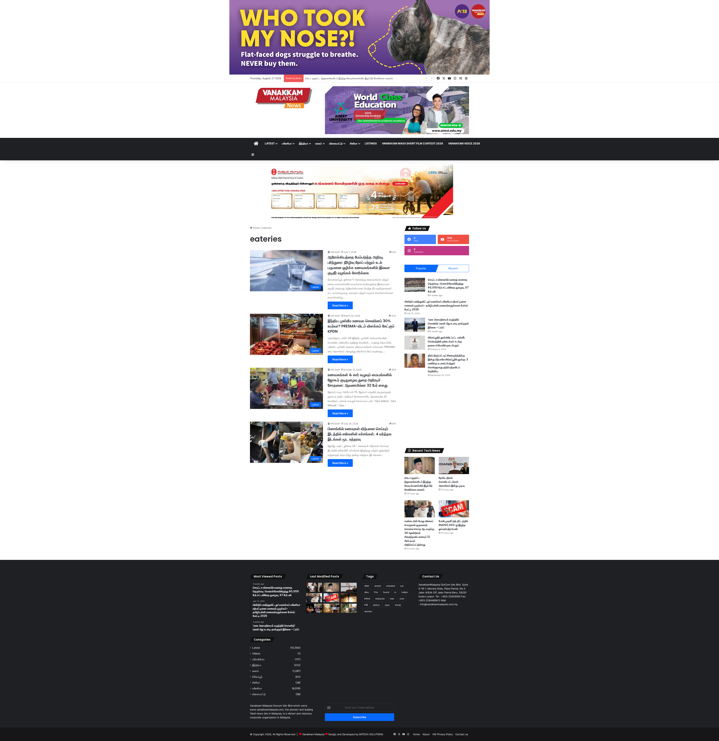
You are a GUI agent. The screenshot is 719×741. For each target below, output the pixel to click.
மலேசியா (287, 143)
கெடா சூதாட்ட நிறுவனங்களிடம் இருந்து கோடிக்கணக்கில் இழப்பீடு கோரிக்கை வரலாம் (418, 484)
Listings (371, 143)
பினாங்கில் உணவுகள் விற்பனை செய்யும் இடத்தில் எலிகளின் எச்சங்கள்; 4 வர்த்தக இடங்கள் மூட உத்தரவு (360, 434)
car (402, 585)
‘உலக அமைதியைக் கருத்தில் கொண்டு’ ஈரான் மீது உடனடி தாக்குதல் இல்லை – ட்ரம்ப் (448, 323)
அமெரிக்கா (258, 659)
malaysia (380, 598)
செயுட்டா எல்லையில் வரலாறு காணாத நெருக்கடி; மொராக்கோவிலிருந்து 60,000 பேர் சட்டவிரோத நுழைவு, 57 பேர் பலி (448, 285)
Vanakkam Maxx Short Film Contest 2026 (412, 143)
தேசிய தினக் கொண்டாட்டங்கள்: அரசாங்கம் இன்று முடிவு (334, 78)
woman (368, 611)
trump (398, 605)
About (426, 734)
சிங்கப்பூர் (257, 676)
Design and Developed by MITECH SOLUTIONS (355, 734)
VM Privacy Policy (442, 734)
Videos (256, 653)
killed (367, 598)
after (366, 585)
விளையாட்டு (335, 143)
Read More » (340, 305)
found (386, 592)
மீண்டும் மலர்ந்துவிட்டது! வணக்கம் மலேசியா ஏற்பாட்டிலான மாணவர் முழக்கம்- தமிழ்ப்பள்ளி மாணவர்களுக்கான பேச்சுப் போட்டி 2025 (436, 305)
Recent (453, 268)
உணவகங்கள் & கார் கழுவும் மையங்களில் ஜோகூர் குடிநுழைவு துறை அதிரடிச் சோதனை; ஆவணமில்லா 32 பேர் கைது (360, 380)
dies (366, 592)
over (402, 598)
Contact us (461, 734)
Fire (376, 592)
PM (366, 605)
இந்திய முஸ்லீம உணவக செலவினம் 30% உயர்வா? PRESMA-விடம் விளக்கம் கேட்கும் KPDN (361, 326)
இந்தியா (303, 143)
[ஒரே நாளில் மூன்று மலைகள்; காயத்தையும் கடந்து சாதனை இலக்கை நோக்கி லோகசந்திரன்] (314, 608)
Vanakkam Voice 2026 (464, 143)
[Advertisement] (436, 412)
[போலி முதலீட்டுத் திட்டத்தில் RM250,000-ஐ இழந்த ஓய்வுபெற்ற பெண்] (454, 508)
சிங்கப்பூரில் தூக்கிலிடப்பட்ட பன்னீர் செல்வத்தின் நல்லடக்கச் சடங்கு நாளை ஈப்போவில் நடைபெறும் (446, 341)
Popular (421, 268)
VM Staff (335, 252)
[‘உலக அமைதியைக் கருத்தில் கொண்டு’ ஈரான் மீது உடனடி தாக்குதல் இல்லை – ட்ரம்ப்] (414, 325)
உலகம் (318, 143)
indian (404, 592)
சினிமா (353, 143)
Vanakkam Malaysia (313, 734)
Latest (270, 143)
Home (256, 227)
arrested (390, 585)
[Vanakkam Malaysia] (284, 97)
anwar (377, 585)
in (395, 592)
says (387, 605)
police (376, 605)
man (392, 598)
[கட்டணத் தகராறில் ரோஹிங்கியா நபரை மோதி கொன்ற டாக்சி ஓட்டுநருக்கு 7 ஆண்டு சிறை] (314, 587)
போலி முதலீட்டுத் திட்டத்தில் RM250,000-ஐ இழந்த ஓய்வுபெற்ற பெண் (453, 525)
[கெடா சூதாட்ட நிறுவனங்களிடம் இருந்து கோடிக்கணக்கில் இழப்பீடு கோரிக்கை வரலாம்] (419, 465)
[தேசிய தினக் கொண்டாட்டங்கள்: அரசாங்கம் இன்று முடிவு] (454, 465)
